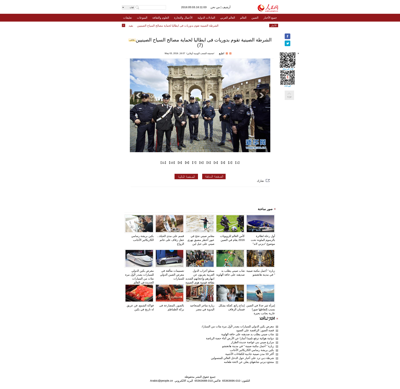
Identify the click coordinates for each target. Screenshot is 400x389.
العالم (243, 17)
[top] (292, 98)
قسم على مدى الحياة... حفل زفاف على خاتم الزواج (170, 239)
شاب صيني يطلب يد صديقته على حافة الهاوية (247, 334)
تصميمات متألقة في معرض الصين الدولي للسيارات (172, 274)
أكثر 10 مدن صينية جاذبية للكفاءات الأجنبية (249, 354)
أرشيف (225, 7)
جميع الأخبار (270, 17)
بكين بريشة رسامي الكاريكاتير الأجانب (252, 350)
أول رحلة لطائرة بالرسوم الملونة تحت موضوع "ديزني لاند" (263, 239)
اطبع (221, 53)
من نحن (215, 7)
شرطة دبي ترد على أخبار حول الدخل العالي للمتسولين (242, 358)
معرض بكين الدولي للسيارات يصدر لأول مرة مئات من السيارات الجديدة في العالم (226, 326)
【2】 (230, 162)
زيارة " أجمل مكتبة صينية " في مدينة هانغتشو (248, 346)
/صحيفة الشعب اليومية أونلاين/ (200, 53)
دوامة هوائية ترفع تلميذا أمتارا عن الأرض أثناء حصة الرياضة (240, 338)
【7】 (194, 162)
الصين (254, 17)
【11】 (163, 162)
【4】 (215, 162)
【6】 (201, 162)
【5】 (208, 162)
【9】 (179, 162)
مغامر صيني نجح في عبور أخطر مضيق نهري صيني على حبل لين (200, 239)
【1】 (237, 162)
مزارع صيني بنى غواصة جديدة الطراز (252, 342)
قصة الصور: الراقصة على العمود (255, 330)
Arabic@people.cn (161, 380)
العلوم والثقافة (160, 17)
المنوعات (142, 17)
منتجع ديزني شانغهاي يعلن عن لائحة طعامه (249, 362)
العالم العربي (227, 17)
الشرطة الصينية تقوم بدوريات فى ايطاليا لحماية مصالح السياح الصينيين (185, 25)
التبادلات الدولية (206, 17)
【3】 (223, 162)
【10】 (172, 162)
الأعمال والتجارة (183, 17)
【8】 (187, 162)
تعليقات (127, 17)
